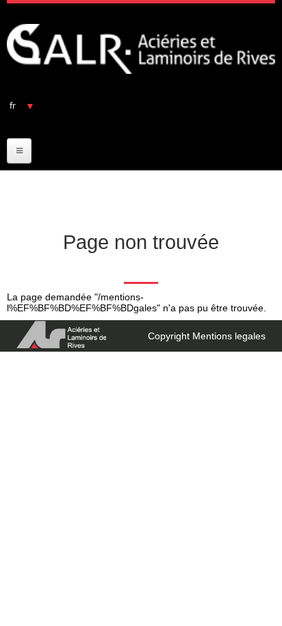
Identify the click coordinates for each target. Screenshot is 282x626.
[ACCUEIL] (141, 49)
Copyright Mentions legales (207, 335)
